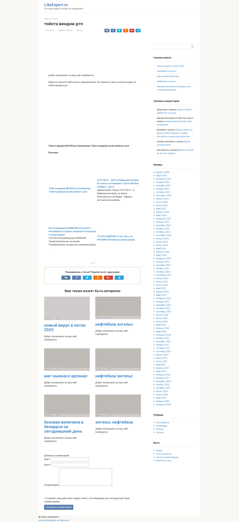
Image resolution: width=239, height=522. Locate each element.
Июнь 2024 (162, 245)
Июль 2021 (162, 358)
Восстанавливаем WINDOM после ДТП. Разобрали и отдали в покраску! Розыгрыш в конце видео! (72, 231)
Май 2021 (161, 364)
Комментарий (51, 485)
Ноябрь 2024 (162, 228)
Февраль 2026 (163, 179)
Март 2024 (161, 255)
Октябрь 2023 (163, 271)
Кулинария (161, 426)
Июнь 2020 (162, 394)
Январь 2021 (162, 378)
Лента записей (163, 454)
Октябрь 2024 (163, 232)
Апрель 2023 (162, 291)
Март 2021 (161, 371)
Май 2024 (161, 248)
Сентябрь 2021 (163, 351)
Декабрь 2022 (163, 305)
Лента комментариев (167, 457)
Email (47, 465)
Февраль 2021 (163, 374)
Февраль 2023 (163, 298)
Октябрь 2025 (163, 192)
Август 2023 (162, 278)
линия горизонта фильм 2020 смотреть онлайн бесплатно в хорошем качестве (174, 133)
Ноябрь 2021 (162, 344)
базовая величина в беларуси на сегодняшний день (63, 427)
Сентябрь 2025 (163, 195)
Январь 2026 (162, 182)
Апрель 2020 (162, 401)
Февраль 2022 (163, 335)
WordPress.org (163, 460)
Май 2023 (161, 288)
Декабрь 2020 (163, 381)
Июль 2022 (162, 318)
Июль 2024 (162, 242)
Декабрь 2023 (163, 265)
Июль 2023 (162, 281)
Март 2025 (161, 215)
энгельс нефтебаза (114, 422)
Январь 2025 (162, 222)
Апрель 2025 (162, 212)
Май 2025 (161, 208)
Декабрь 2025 (163, 185)
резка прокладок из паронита (54, 520)
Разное (69, 30)
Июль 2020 (162, 391)
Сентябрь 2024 (163, 235)
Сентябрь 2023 (163, 275)
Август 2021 (162, 354)
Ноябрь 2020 (162, 384)
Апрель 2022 (162, 328)
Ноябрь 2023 (162, 268)
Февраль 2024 (163, 258)
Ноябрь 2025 (162, 189)
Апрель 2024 (162, 252)
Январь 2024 (162, 262)
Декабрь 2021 (163, 341)
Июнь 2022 (162, 321)
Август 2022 (162, 315)
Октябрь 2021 (163, 348)
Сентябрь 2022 (163, 311)
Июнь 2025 (162, 205)
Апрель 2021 (162, 368)
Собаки (160, 432)
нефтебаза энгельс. (114, 324)
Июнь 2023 (162, 285)
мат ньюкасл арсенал (65, 375)
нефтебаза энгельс (114, 375)
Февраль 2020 (163, 404)
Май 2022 (161, 325)
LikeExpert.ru (56, 4)
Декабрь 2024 (163, 225)
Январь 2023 (162, 301)
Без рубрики (162, 422)
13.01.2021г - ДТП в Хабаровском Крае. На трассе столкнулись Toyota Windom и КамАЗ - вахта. (118, 183)
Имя (47, 459)
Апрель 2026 (162, 172)
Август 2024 (162, 238)
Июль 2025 (162, 202)
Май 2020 (161, 398)
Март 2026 (161, 175)
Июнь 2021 (162, 361)
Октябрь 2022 (163, 308)
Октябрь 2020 (163, 388)
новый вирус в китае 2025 (64, 327)
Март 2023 (161, 295)
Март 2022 (161, 331)
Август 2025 (162, 198)
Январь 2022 (162, 338)
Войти (159, 450)
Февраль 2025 (163, 218)
